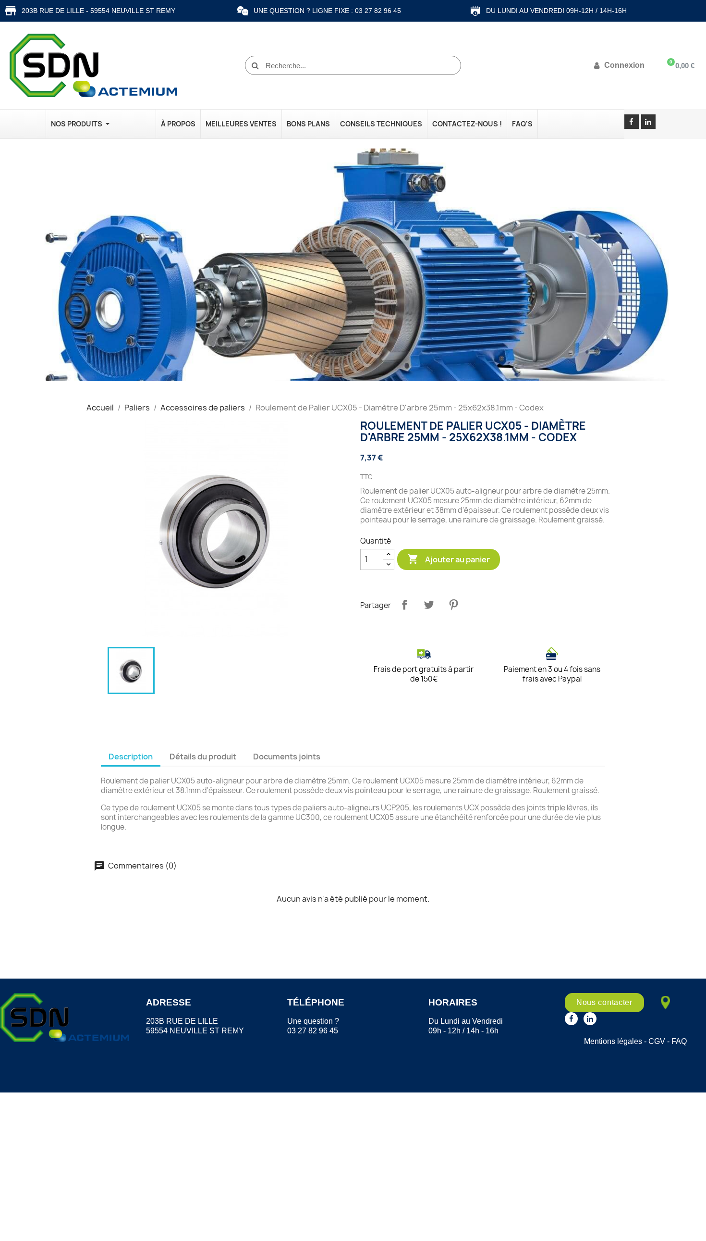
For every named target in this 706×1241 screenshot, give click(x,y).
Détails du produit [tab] (203, 756)
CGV (656, 1041)
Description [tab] (131, 756)
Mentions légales (613, 1041)
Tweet (428, 604)
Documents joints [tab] (286, 756)
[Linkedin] (648, 121)
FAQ (679, 1041)
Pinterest (453, 604)
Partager (404, 604)
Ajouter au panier (448, 559)
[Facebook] (631, 121)
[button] (604, 1002)
